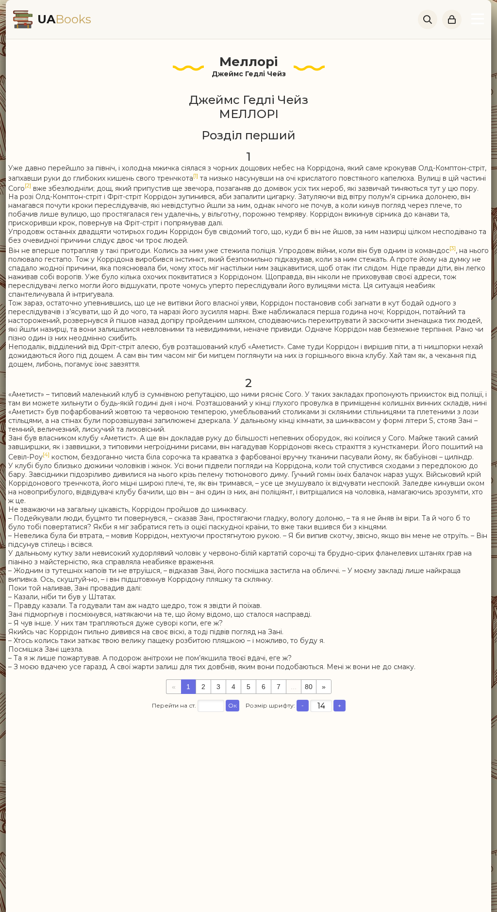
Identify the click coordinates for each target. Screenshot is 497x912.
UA (64, 19)
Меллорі (248, 61)
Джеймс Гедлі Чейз (249, 73)
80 (309, 687)
